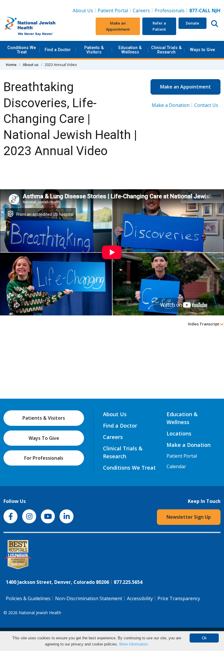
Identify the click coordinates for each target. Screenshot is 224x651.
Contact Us (206, 105)
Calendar (176, 466)
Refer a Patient (159, 26)
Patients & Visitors (94, 49)
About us (30, 64)
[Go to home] (40, 26)
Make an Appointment (118, 26)
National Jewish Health (40, 612)
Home (11, 64)
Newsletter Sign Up (189, 517)
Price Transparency (179, 598)
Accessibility (140, 598)
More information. (134, 644)
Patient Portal (113, 10)
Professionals (170, 10)
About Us (83, 10)
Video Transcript (204, 324)
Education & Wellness (130, 49)
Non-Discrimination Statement (88, 598)
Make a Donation (171, 105)
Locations (179, 433)
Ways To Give (44, 438)
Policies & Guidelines (28, 598)
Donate (192, 23)
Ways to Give (202, 49)
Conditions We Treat (21, 49)
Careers (142, 10)
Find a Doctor (58, 49)
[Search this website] (214, 23)
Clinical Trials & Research (166, 49)
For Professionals (43, 458)
